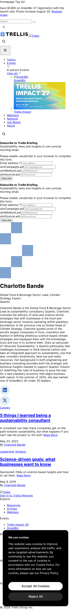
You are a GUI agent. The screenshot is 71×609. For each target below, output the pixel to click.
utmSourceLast (10, 174)
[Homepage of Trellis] (5, 492)
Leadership (7, 451)
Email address (10, 163)
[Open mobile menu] (5, 50)
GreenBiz (13, 528)
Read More (50, 435)
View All (12, 73)
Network (12, 118)
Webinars (13, 115)
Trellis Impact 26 (18, 524)
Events (11, 63)
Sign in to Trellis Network (16, 495)
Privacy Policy (49, 573)
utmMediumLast (10, 170)
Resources (13, 505)
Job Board (14, 122)
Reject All (36, 596)
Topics (11, 59)
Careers (5, 407)
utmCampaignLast (12, 167)
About (11, 125)
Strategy (20, 451)
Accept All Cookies (36, 586)
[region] (35, 568)
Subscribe (6, 178)
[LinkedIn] (2, 587)
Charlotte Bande (14, 444)
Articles (12, 508)
